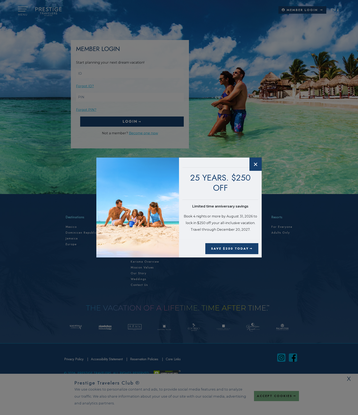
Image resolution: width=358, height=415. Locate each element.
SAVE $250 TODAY (230, 248)
